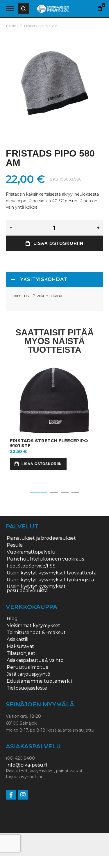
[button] (38, 493)
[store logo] (53, 9)
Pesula (15, 545)
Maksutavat (20, 646)
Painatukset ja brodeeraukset (41, 538)
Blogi (13, 618)
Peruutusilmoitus (27, 667)
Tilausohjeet (21, 653)
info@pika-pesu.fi (27, 765)
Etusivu (12, 26)
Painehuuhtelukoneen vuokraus (45, 559)
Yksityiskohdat (43, 279)
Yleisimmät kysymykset (33, 625)
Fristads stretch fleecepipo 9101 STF (49, 443)
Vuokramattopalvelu (31, 552)
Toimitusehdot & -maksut (36, 632)
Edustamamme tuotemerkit (40, 681)
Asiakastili (17, 639)
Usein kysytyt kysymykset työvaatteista (52, 573)
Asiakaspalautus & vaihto (35, 660)
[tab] (54, 279)
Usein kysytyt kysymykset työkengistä (50, 580)
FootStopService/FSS (31, 566)
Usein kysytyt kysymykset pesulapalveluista (36, 588)
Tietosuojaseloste (27, 688)
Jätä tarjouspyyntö (28, 674)
